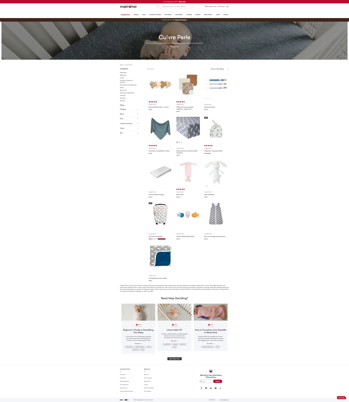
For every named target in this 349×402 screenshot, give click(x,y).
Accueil (121, 64)
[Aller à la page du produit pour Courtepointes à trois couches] (160, 255)
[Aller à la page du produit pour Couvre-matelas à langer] (160, 172)
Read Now (137, 343)
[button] (153, 102)
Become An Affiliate (149, 388)
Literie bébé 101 (174, 330)
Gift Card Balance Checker (126, 391)
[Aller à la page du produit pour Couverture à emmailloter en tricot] (160, 128)
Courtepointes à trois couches (158, 278)
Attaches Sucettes (209, 107)
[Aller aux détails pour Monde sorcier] (205, 98)
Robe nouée (179, 194)
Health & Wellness (140, 347)
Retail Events (147, 381)
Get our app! (341, 397)
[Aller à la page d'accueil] (128, 6)
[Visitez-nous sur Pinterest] (215, 388)
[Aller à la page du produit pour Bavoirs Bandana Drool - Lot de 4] (160, 84)
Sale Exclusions (123, 388)
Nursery (175, 344)
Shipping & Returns (124, 381)
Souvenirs (123, 98)
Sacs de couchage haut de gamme (214, 236)
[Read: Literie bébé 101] (174, 312)
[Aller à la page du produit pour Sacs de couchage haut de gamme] (216, 214)
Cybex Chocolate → (181, 20)
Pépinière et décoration (127, 93)
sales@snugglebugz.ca (224, 399)
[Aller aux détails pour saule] (181, 142)
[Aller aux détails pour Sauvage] (179, 142)
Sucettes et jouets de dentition (126, 81)
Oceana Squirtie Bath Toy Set (185, 236)
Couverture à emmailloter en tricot (159, 151)
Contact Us (122, 374)
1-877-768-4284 (212, 399)
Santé (121, 87)
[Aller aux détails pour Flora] (207, 98)
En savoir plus (174, 46)
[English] (122, 400)
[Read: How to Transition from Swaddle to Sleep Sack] (211, 312)
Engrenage (123, 72)
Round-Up (135, 349)
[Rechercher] (158, 6)
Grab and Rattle (209, 194)
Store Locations (148, 378)
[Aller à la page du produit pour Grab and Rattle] (216, 172)
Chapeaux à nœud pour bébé (213, 151)
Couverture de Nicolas (155, 236)
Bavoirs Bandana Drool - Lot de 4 (159, 107)
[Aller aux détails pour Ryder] (209, 98)
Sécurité (122, 101)
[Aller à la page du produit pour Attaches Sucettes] (216, 84)
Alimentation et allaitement (128, 85)
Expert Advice (129, 347)
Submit (218, 381)
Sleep (142, 349)
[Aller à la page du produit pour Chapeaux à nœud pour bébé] (216, 128)
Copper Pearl (152, 104)
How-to (149, 347)
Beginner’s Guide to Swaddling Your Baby (138, 331)
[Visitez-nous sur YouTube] (211, 388)
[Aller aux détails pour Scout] (177, 142)
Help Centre (123, 378)
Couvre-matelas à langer (156, 194)
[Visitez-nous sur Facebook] (201, 388)
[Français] (127, 400)
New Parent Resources (207, 347)
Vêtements (123, 75)
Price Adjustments (124, 384)
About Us (146, 374)
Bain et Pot (123, 90)
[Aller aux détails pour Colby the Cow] (207, 186)
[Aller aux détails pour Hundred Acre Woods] (211, 98)
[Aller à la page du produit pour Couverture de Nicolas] (160, 214)
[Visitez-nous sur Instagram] (206, 388)
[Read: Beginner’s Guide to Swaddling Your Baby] (138, 312)
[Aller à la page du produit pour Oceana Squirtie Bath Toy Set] (188, 214)
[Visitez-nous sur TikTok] (220, 388)
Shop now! (182, 1)
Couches (122, 95)
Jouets (122, 78)
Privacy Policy (147, 391)
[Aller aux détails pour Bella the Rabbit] (205, 186)
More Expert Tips (174, 358)
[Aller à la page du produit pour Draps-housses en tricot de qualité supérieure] (188, 128)
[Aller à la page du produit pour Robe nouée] (188, 172)
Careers (146, 384)
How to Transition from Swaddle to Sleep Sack (210, 331)
